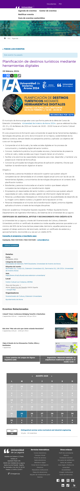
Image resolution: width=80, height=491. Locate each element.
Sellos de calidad (66, 462)
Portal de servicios (40, 458)
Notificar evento (26, 14)
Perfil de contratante (66, 453)
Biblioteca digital (40, 462)
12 (32, 400)
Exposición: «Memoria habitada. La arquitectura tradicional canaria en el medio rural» (60, 360)
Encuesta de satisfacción (66, 460)
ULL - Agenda (13, 38)
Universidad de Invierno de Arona (49, 264)
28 (22, 386)
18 (22, 407)
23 (72, 407)
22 (62, 407)
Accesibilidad (66, 470)
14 (52, 400)
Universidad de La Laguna (14, 451)
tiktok (68, 485)
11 (22, 400)
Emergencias (15, 474)
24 (12, 413)
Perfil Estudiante (30, 264)
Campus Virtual (40, 455)
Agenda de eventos (27, 11)
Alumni (66, 455)
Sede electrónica (40, 460)
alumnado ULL (11, 268)
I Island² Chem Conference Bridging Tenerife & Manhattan (23, 314)
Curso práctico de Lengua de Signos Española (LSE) (20, 359)
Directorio (40, 467)
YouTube (73, 480)
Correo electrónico (40, 453)
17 (12, 407)
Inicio (4, 38)
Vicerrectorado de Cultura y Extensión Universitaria (24, 296)
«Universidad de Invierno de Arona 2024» (39, 123)
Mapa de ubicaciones (40, 472)
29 (32, 386)
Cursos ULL (21, 268)
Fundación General (66, 458)
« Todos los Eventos (13, 49)
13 (42, 400)
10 (12, 400)
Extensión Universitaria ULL (34, 268)
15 (62, 400)
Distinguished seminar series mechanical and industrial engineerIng (46, 430)
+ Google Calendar (10, 245)
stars (24, 481)
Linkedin (63, 485)
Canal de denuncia (66, 475)
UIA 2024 (60, 268)
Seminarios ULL (50, 268)
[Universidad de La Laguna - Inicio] (25, 8)
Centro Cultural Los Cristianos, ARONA (19, 282)
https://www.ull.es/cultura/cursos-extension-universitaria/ (25, 275)
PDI (60, 4)
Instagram (68, 480)
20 (42, 407)
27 (12, 386)
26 (32, 413)
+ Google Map (11, 290)
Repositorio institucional (40, 470)
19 (32, 407)
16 (72, 400)
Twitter (63, 480)
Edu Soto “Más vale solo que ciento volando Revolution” (23, 329)
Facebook (59, 480)
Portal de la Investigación (40, 465)
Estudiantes (51, 4)
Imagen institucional (66, 472)
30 (42, 386)
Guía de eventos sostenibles (31, 18)
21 (52, 407)
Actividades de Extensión (15, 264)
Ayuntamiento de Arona (14, 299)
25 (22, 413)
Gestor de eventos (48, 11)
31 (52, 386)
